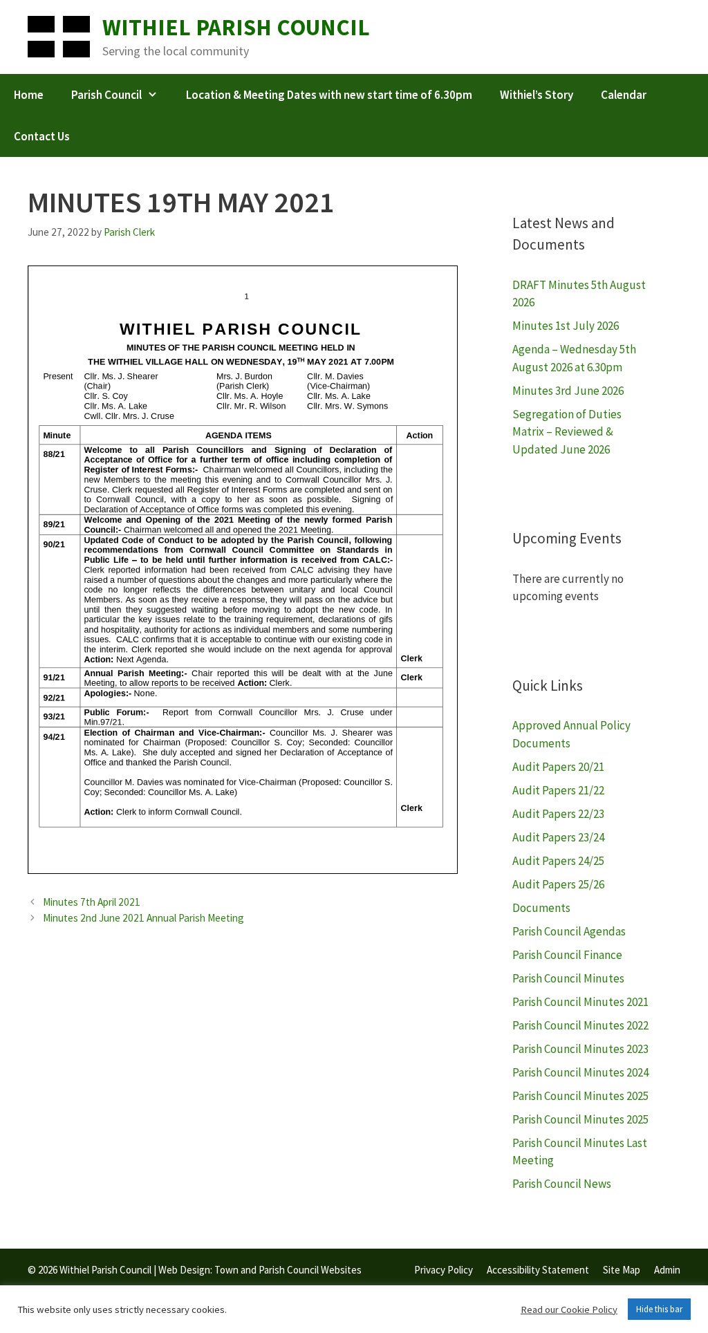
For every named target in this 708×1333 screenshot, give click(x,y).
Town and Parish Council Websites (288, 1269)
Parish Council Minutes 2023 (580, 1048)
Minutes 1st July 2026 (565, 325)
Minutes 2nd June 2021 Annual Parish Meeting (143, 917)
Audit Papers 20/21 (558, 766)
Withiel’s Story (536, 94)
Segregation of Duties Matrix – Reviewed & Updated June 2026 (567, 432)
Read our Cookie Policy (569, 1309)
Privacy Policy (443, 1269)
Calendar (623, 94)
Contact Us (42, 136)
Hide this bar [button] (659, 1309)
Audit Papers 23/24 (558, 837)
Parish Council (106, 94)
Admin (667, 1269)
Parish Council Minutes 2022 (580, 1025)
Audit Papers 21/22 (558, 790)
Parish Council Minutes (568, 978)
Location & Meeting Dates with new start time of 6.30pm (329, 94)
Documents (541, 907)
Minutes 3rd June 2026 (568, 390)
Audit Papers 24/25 (558, 860)
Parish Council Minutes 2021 (580, 1001)
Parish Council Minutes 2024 (580, 1072)
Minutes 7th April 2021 (91, 901)
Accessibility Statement (538, 1269)
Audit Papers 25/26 (558, 884)
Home (29, 94)
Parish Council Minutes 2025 (580, 1095)
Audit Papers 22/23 (558, 813)
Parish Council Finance (567, 954)
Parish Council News (561, 1183)
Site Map (621, 1269)
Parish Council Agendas (569, 931)
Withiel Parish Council (236, 27)
